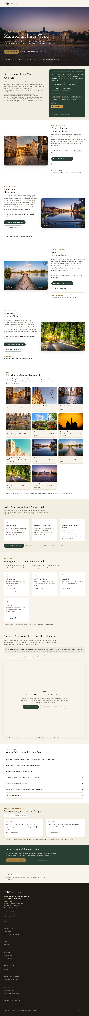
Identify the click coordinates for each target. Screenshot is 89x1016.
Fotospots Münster (10, 987)
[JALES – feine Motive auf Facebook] (10, 916)
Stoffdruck (7, 962)
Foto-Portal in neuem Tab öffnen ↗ (53, 707)
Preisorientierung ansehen (20, 100)
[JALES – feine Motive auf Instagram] (5, 916)
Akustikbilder (8, 958)
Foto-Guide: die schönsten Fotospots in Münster (34, 493)
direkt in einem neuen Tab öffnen (66, 738)
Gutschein (7, 944)
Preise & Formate (57, 106)
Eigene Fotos (7, 931)
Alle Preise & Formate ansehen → (46, 624)
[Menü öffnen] (83, 4)
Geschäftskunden (9, 965)
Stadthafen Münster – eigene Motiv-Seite (18, 236)
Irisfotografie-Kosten (11, 997)
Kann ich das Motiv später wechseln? (17, 783)
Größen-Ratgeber (9, 515)
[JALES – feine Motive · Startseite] (12, 3)
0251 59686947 (8, 905)
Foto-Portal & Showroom (14, 875)
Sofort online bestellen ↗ (60, 164)
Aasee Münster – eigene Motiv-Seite (64, 297)
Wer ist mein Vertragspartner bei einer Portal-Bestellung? (23, 765)
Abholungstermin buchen (11, 979)
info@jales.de (65, 76)
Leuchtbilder (8, 955)
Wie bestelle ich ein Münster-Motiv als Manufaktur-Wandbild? (24, 789)
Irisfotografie (9, 879)
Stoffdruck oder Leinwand (12, 993)
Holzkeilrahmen (57, 84)
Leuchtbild (56, 88)
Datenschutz (82, 1010)
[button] (26, 150)
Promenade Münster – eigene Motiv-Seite (18, 358)
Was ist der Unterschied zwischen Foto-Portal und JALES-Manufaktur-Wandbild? (30, 759)
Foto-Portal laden (31, 707)
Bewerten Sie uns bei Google (67, 839)
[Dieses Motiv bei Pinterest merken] (45, 139)
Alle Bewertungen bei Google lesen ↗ (36, 839)
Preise (5, 941)
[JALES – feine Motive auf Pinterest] (15, 916)
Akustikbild (67, 88)
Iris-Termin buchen (9, 973)
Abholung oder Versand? (13, 795)
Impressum (74, 1010)
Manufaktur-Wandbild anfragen (33, 51)
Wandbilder (7, 952)
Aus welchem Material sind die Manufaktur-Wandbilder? (23, 777)
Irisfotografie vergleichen (12, 1000)
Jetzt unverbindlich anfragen (14, 545)
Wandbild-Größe (9, 990)
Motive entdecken (11, 51)
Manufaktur (7, 938)
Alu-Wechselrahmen (71, 84)
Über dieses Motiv (57, 170)
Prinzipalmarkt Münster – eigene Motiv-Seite (67, 173)
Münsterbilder (8, 924)
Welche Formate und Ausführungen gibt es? (19, 771)
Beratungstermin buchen (36, 657)
